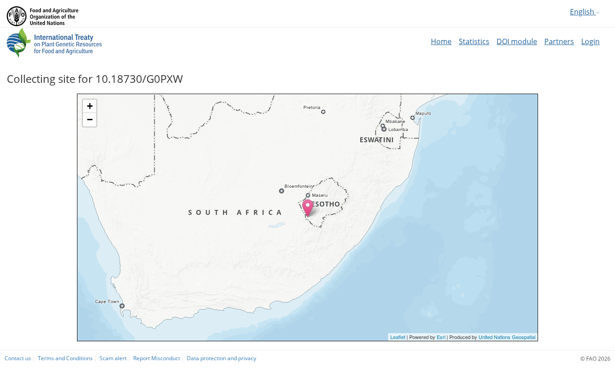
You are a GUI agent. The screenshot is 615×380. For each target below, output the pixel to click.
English (583, 12)
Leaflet (397, 336)
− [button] (90, 119)
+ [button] (90, 106)
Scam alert (113, 358)
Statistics (474, 41)
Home (441, 41)
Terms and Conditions (65, 358)
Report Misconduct (156, 358)
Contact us (18, 358)
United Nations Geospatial (507, 336)
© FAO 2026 (595, 358)
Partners (559, 41)
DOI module (517, 41)
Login (590, 41)
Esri (441, 336)
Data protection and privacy (221, 358)
